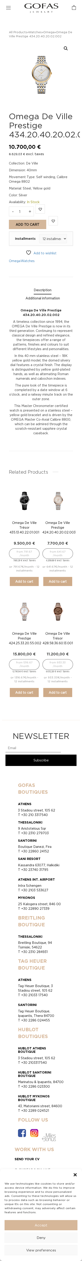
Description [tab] (42, 290)
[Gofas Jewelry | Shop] (41, 8)
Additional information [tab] (43, 298)
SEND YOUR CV (27, 1159)
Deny (41, 1238)
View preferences (41, 1250)
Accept (41, 1225)
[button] (75, 1175)
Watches (35, 32)
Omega (48, 32)
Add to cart (27, 224)
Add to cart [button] (24, 581)
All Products (18, 32)
